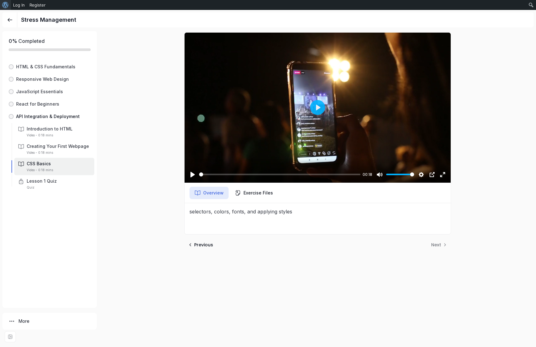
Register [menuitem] (37, 4)
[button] (49, 67)
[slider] (279, 174)
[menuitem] (5, 5)
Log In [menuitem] (19, 4)
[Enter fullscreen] (10, 336)
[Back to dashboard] (10, 20)
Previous (203, 245)
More (24, 321)
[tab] (209, 193)
